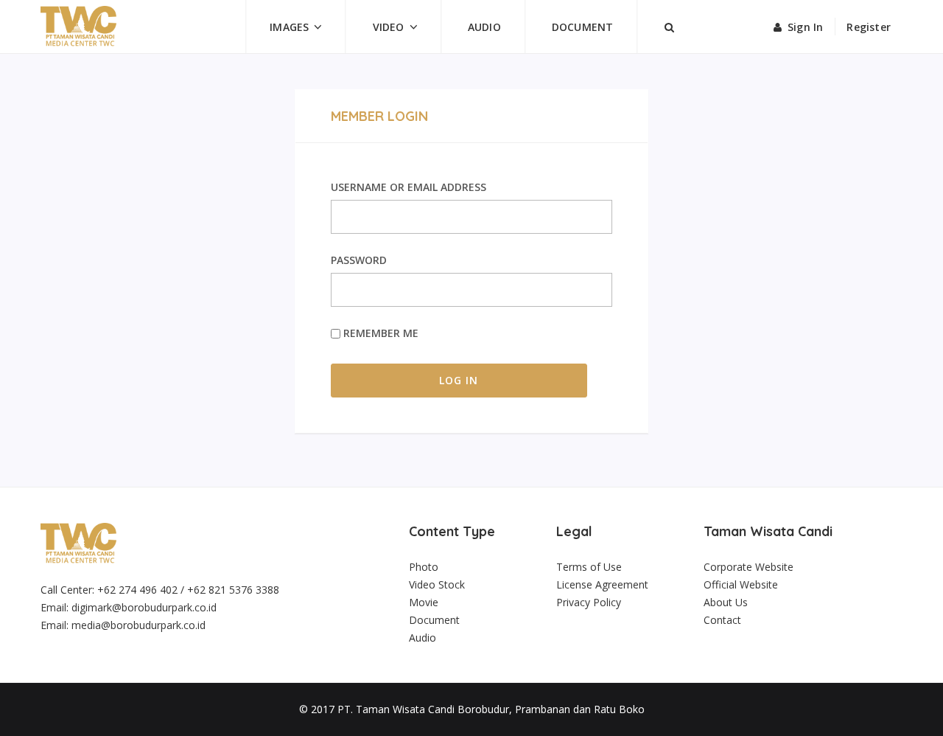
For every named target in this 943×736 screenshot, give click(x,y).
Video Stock (437, 584)
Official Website (741, 584)
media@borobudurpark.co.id (138, 625)
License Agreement (602, 584)
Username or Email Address (408, 187)
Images (289, 27)
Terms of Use (589, 567)
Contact (722, 620)
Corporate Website (748, 567)
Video (388, 27)
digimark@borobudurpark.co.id (144, 607)
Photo (423, 567)
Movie (423, 602)
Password (359, 260)
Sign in (805, 27)
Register (868, 27)
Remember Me (379, 333)
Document (583, 27)
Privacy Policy (588, 602)
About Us (726, 602)
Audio (484, 27)
